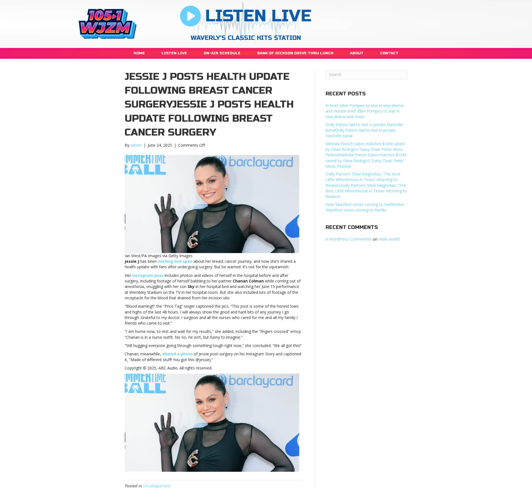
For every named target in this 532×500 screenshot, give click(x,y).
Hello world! (389, 239)
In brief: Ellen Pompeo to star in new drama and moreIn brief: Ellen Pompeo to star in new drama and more (364, 111)
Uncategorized (156, 485)
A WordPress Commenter (349, 239)
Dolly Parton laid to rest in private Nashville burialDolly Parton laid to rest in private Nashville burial (364, 130)
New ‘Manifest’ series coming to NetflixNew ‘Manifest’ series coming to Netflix (365, 207)
